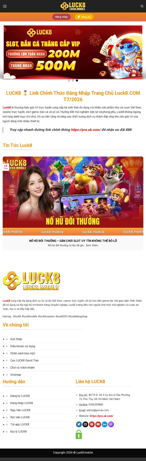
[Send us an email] (85, 424)
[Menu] (5, 6)
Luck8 (6, 300)
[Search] (142, 6)
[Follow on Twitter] (79, 424)
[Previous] (7, 53)
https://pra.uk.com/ (86, 130)
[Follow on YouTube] (98, 424)
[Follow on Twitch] (111, 424)
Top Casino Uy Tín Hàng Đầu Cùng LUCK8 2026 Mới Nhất (73, 241)
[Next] (138, 53)
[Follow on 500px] (105, 424)
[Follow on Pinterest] (92, 424)
